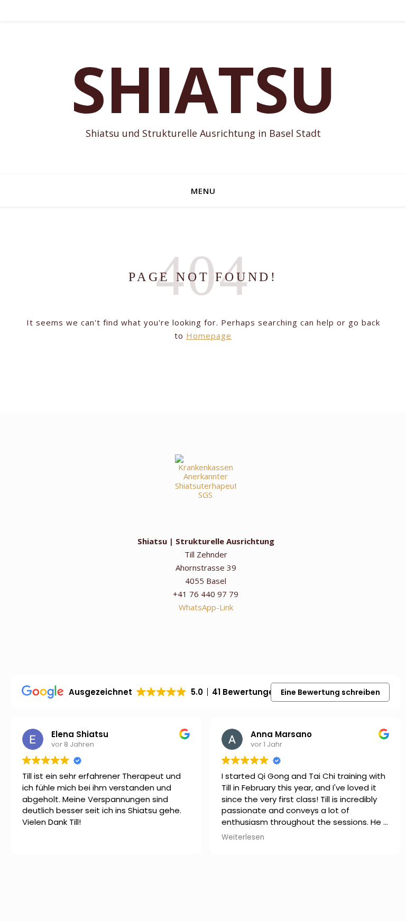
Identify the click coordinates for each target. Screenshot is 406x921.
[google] (203, 10)
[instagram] (174, 10)
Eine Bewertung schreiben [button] (330, 692)
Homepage (209, 335)
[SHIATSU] (203, 97)
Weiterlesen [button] (243, 837)
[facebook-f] (218, 10)
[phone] (189, 10)
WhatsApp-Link (206, 607)
